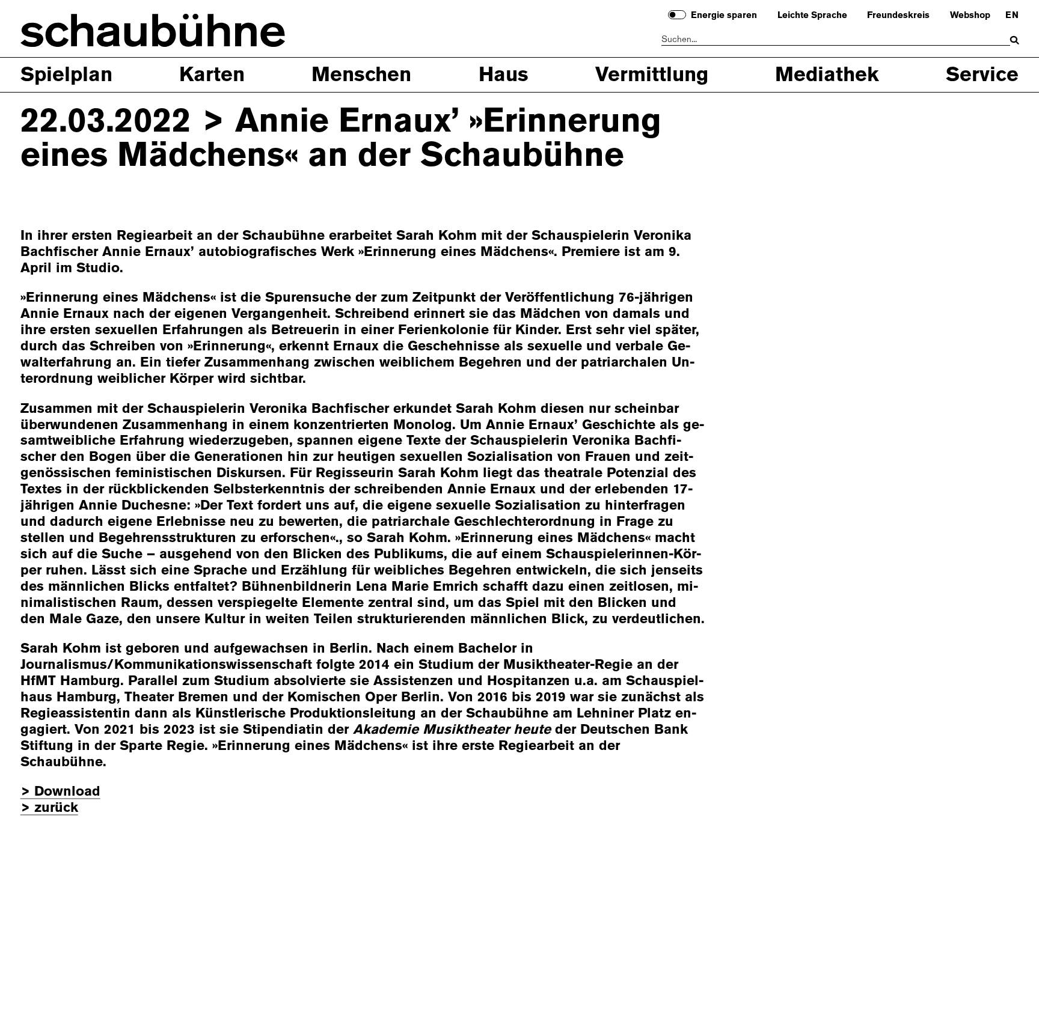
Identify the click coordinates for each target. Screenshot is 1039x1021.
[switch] (677, 14)
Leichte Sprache (812, 15)
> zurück (49, 807)
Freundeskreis (898, 15)
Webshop (970, 15)
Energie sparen (724, 15)
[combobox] (836, 40)
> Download (60, 791)
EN (1012, 15)
